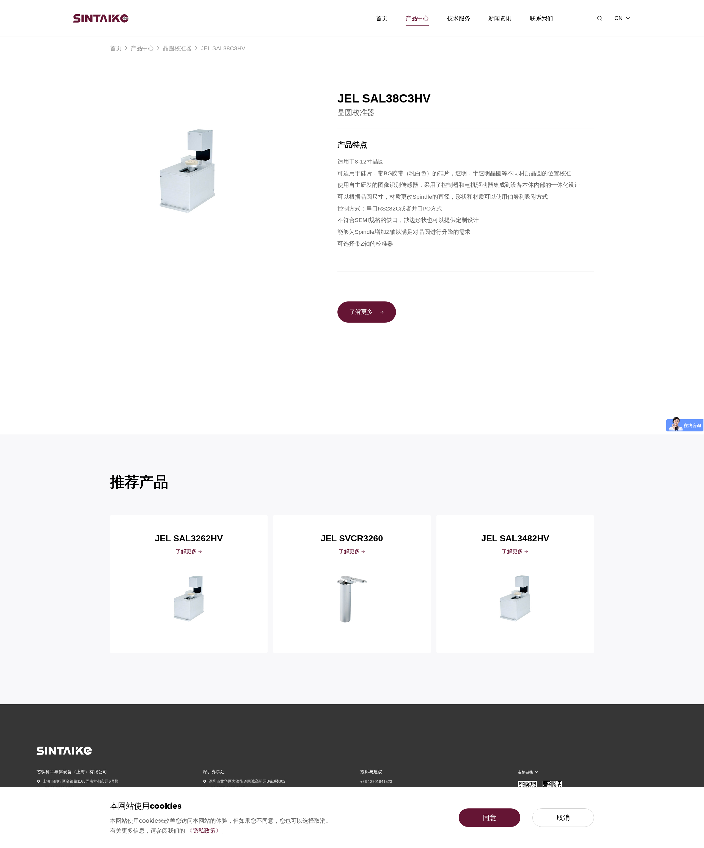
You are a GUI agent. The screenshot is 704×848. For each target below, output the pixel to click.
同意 (489, 818)
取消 (563, 818)
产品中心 (142, 48)
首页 (116, 48)
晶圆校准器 (177, 48)
